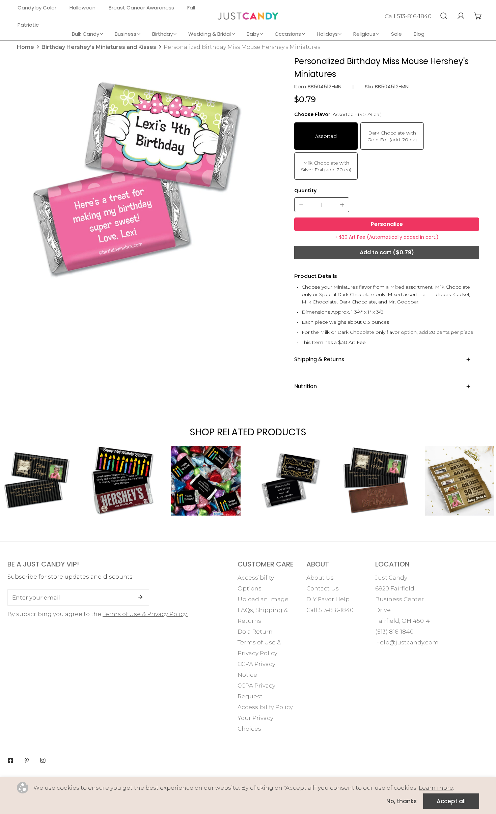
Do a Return (255, 631)
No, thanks (401, 801)
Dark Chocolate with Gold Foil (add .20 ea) (392, 136)
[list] (136, 180)
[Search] (443, 15)
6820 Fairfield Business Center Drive (399, 599)
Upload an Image (263, 599)
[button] (478, 15)
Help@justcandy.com (407, 642)
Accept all (451, 801)
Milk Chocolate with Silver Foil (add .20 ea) (326, 166)
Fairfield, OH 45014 (402, 620)
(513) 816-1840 (394, 631)
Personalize (387, 224)
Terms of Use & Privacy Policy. (145, 614)
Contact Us (322, 588)
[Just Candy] (248, 16)
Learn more (436, 787)
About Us (320, 577)
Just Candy (391, 577)
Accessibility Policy (265, 707)
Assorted (326, 136)
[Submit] (140, 597)
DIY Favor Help (328, 599)
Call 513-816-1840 (408, 16)
